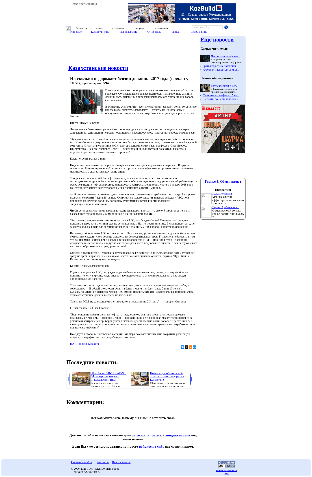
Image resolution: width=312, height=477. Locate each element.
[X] (186, 347)
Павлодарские (128, 31)
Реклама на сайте (81, 462)
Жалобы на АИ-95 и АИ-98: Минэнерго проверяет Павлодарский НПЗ (108, 376)
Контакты (103, 462)
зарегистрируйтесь (147, 435)
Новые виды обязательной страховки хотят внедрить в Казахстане (167, 376)
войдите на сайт (177, 435)
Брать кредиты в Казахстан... (220, 65)
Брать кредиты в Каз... (224, 85)
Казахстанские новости (98, 68)
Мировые (76, 31)
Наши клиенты (121, 462)
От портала (154, 31)
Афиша (175, 31)
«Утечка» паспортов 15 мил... (221, 69)
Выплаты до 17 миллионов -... (221, 99)
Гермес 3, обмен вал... (225, 207)
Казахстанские (100, 31)
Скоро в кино (199, 31)
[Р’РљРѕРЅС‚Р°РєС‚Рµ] (182, 347)
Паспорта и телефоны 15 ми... (221, 95)
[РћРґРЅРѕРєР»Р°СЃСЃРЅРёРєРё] (190, 347)
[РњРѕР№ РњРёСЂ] (194, 347)
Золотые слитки (222, 193)
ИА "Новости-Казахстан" (86, 343)
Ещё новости (217, 39)
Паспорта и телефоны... (225, 56)
